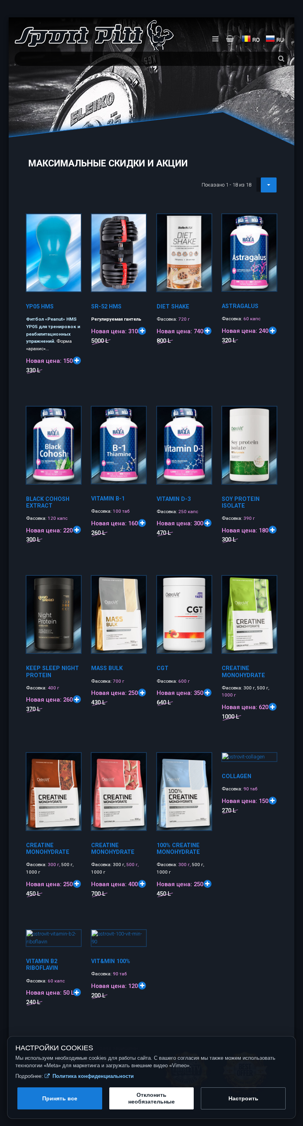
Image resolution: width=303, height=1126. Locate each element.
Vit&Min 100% (110, 961)
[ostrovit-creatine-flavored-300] (71, 763)
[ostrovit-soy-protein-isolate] (267, 416)
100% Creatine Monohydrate (178, 848)
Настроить (243, 1098)
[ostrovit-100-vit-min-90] (136, 940)
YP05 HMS (40, 306)
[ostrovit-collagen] (267, 763)
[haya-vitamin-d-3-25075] (202, 416)
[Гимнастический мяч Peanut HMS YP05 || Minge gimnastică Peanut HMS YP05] (71, 224)
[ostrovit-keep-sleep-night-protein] (71, 586)
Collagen (236, 776)
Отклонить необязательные (151, 1098)
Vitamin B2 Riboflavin (42, 964)
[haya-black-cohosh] (71, 416)
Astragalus (240, 306)
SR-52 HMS (106, 306)
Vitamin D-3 (174, 499)
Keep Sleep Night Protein (52, 671)
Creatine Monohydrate (243, 671)
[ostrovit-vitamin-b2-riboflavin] (71, 940)
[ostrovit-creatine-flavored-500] (136, 763)
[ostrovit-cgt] (202, 586)
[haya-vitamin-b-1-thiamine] (136, 416)
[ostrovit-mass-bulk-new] (136, 586)
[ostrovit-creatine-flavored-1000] (267, 586)
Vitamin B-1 (108, 498)
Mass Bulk (107, 668)
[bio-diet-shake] (202, 224)
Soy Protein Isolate (241, 502)
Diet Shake (173, 306)
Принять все (59, 1098)
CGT (162, 668)
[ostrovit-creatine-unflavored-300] (202, 763)
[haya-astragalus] (267, 224)
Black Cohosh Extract (47, 502)
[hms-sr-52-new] (136, 224)
